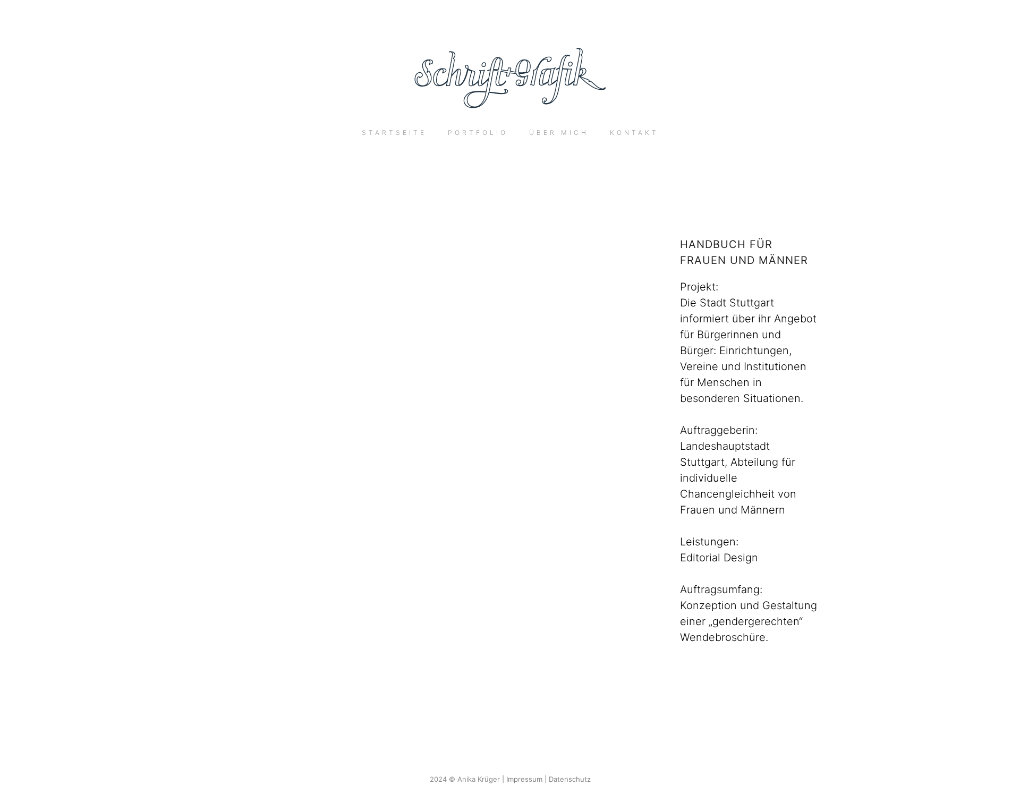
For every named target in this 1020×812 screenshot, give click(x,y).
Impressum (524, 779)
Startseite (394, 132)
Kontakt (634, 132)
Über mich (559, 132)
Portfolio (478, 132)
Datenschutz (570, 779)
